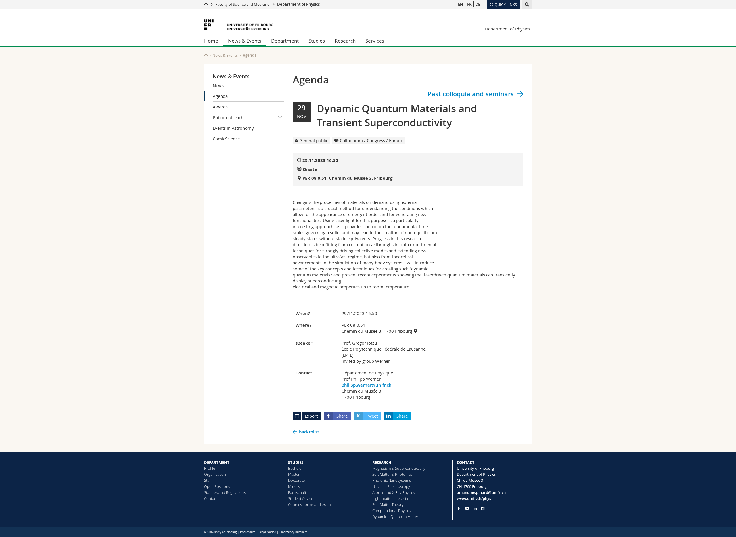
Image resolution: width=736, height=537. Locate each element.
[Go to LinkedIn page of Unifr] (475, 508)
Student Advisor (301, 498)
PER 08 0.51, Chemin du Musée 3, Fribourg (347, 178)
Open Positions (217, 486)
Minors (294, 486)
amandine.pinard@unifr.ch (481, 492)
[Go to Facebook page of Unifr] (459, 508)
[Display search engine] (527, 4)
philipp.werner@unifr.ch (367, 385)
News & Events (244, 40)
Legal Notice (267, 532)
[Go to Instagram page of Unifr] (482, 508)
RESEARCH (381, 462)
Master (294, 474)
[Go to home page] (206, 4)
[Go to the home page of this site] (206, 55)
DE (478, 4)
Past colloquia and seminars (471, 94)
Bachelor (295, 468)
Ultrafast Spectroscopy (391, 486)
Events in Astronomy (233, 128)
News (218, 85)
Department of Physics (298, 4)
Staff (208, 480)
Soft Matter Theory (387, 504)
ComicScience (226, 139)
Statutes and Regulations (225, 492)
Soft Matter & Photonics (392, 474)
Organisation (215, 474)
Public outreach (228, 117)
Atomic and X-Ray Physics (393, 492)
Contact (210, 498)
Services (374, 40)
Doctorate (296, 480)
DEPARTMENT (216, 462)
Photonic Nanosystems (391, 480)
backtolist (309, 432)
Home (211, 40)
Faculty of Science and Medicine (242, 4)
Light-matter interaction (392, 498)
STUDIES (295, 462)
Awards (220, 107)
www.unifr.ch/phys (474, 498)
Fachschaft (297, 492)
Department (285, 40)
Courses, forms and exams (310, 504)
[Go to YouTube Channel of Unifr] (467, 508)
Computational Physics (391, 510)
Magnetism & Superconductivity (398, 468)
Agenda (220, 96)
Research (345, 40)
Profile (209, 468)
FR (469, 4)
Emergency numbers (293, 532)
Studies (316, 40)
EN (460, 4)
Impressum (247, 532)
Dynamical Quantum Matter (395, 516)
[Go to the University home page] (238, 24)
